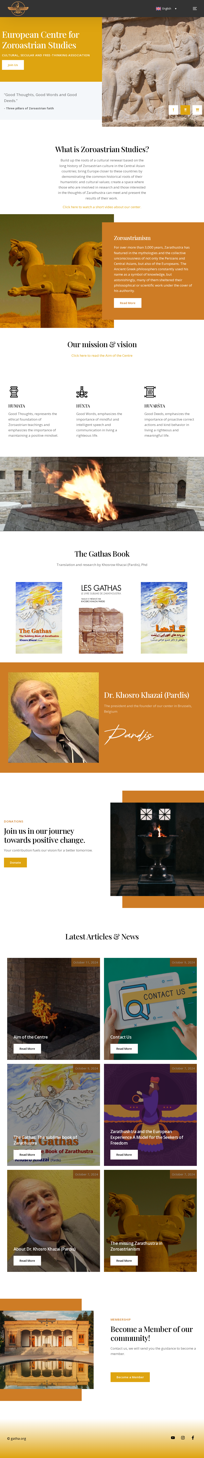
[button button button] (27, 1155)
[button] (27, 1049)
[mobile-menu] (189, 8)
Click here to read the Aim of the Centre (102, 355)
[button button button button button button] (124, 1261)
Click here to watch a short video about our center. (102, 207)
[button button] (124, 1049)
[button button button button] (124, 1155)
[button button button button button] (27, 1261)
